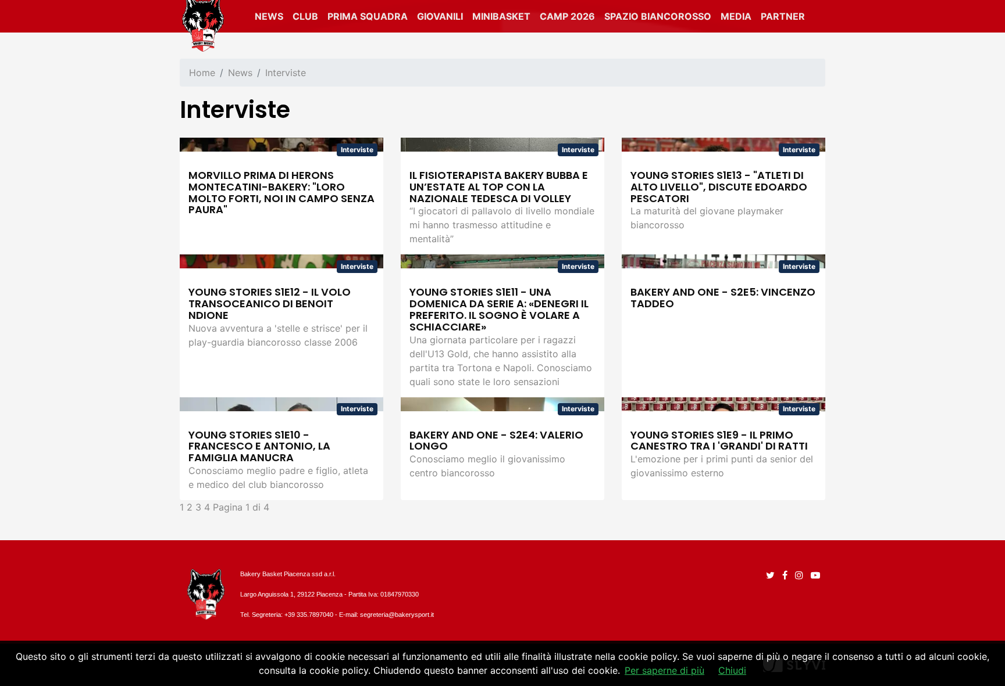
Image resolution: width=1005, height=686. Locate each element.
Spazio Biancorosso (657, 16)
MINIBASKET (501, 16)
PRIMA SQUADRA (367, 16)
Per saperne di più (664, 670)
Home (202, 72)
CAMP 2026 (567, 16)
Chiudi (732, 670)
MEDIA (736, 16)
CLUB (305, 16)
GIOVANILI (440, 16)
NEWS (269, 16)
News (240, 72)
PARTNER (783, 16)
